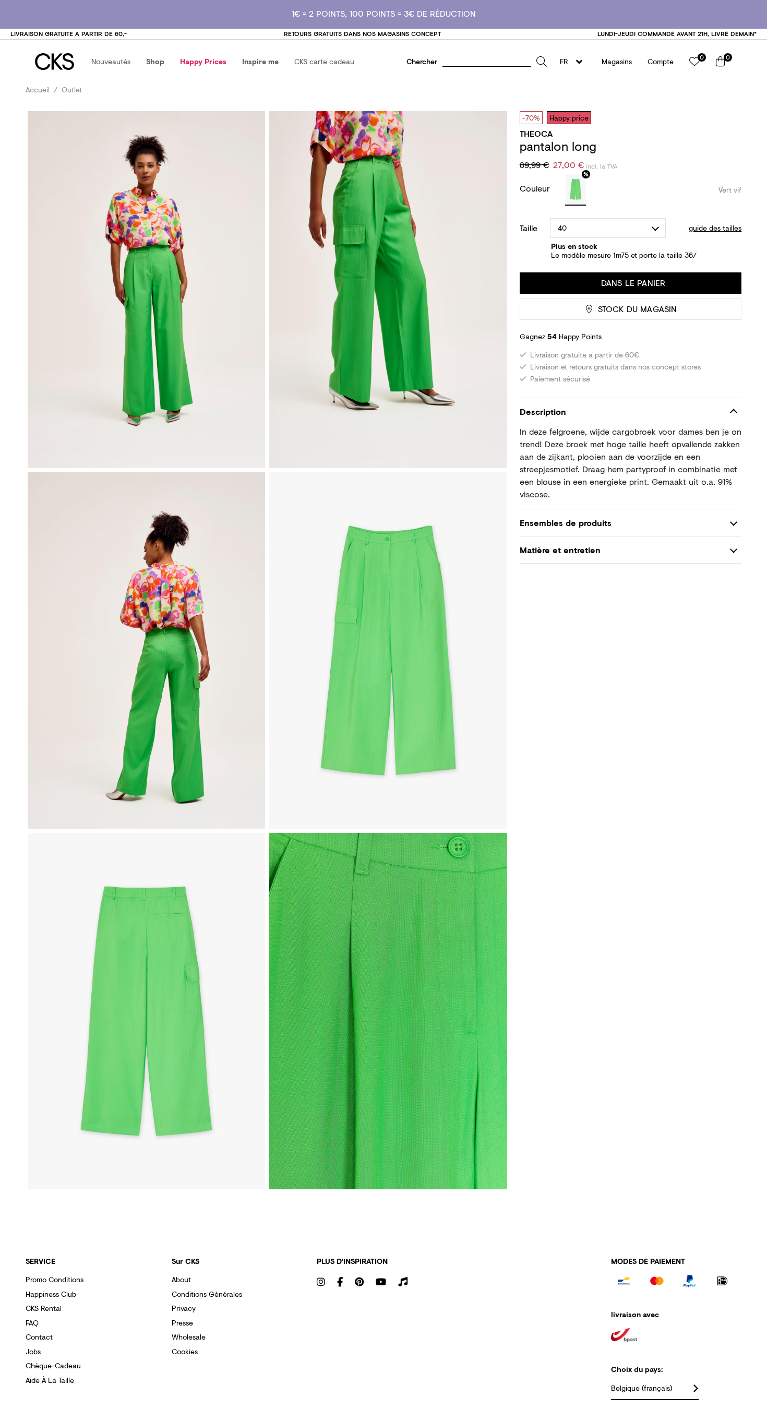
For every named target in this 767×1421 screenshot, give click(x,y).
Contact (39, 1336)
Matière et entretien (560, 550)
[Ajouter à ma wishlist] (725, 117)
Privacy (184, 1308)
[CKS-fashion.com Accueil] (54, 61)
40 (562, 227)
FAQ (32, 1322)
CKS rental (44, 1308)
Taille (528, 228)
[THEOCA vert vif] (575, 190)
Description (543, 412)
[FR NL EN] (574, 61)
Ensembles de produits (566, 523)
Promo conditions (54, 1279)
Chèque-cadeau (53, 1365)
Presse (182, 1322)
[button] (110, 61)
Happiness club (51, 1293)
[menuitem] (110, 61)
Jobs (33, 1351)
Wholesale (189, 1336)
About (181, 1279)
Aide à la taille (50, 1380)
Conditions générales (207, 1293)
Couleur (536, 188)
